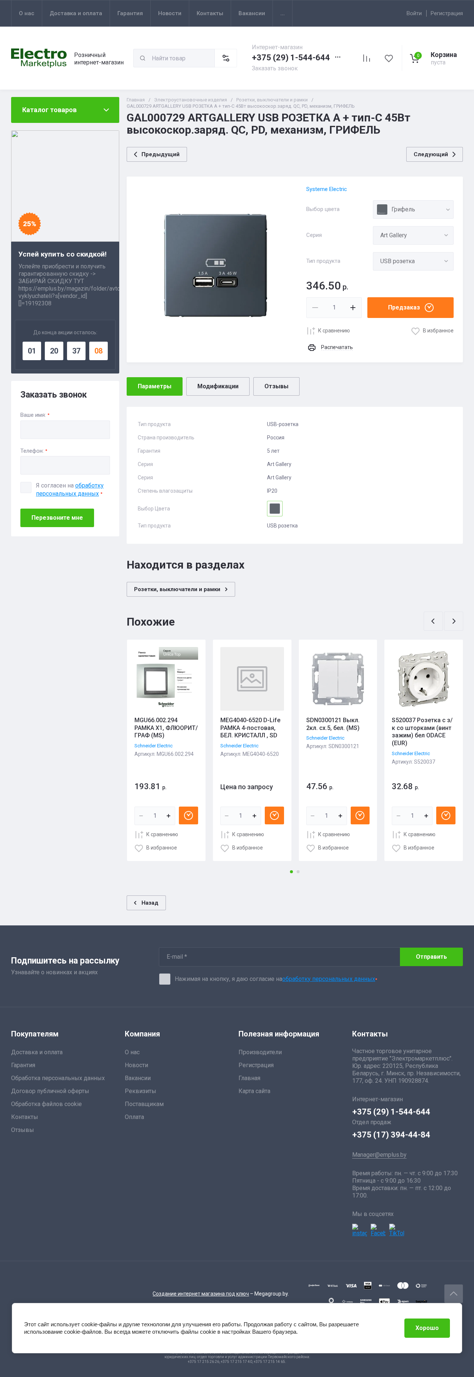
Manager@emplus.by (379, 1154)
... (282, 13)
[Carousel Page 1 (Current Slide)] (291, 871)
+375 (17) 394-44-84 (391, 1134)
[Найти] (142, 58)
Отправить (431, 956)
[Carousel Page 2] (298, 871)
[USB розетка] (413, 261)
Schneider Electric (153, 745)
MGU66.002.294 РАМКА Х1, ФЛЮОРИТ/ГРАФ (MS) (166, 728)
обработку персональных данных (328, 978)
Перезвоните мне (57, 517)
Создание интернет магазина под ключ (201, 1294)
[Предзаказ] (188, 815)
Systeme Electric (326, 189)
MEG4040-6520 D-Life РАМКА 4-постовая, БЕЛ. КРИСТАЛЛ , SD (250, 728)
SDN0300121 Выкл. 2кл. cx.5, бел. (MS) (333, 724)
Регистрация (447, 13)
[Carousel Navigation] (443, 621)
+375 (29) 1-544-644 (291, 57)
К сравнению (334, 331)
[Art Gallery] (413, 235)
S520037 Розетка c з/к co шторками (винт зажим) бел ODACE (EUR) (422, 732)
